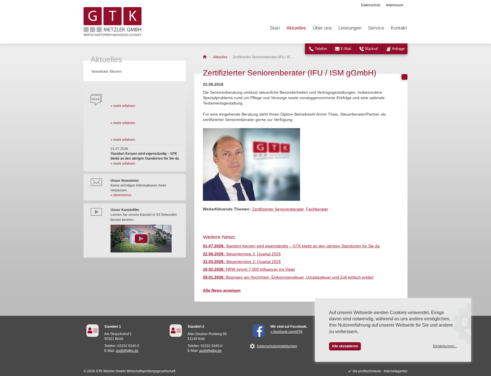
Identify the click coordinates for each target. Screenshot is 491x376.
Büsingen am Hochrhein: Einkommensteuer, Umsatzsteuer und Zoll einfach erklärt (288, 277)
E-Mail (346, 49)
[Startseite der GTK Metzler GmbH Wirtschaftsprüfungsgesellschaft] (205, 57)
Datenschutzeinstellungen (277, 346)
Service (376, 28)
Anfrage (398, 49)
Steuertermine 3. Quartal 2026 (242, 254)
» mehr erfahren (123, 106)
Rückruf (371, 49)
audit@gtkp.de (127, 351)
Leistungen (349, 28)
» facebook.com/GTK (287, 332)
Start (275, 28)
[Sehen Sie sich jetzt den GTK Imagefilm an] (147, 238)
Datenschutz (370, 5)
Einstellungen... (445, 346)
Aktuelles (296, 28)
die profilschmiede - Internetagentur (380, 371)
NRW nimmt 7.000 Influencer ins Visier (249, 269)
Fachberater (317, 209)
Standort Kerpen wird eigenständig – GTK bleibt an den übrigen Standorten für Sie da (291, 246)
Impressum (394, 5)
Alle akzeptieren (345, 346)
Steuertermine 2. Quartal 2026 (242, 262)
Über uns (322, 28)
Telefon (321, 49)
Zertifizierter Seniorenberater (278, 209)
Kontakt (399, 28)
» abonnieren (121, 195)
